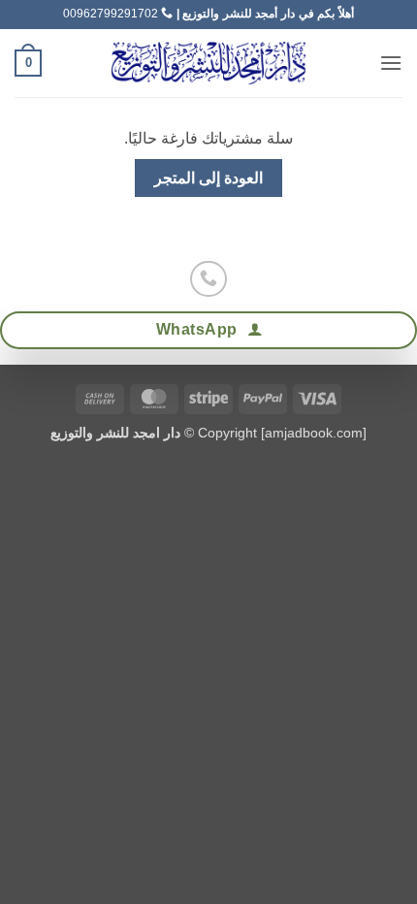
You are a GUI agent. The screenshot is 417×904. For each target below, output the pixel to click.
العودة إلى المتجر (209, 178)
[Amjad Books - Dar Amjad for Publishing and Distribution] (208, 63)
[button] (390, 62)
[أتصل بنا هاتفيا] (208, 279)
